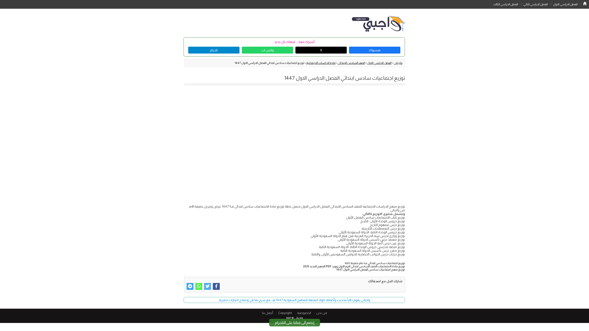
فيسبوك (375, 50)
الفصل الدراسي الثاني (535, 4)
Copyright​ (285, 313)
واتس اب (267, 50)
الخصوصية (304, 313)
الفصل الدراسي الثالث (505, 4)
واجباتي (398, 63)
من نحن (321, 313)
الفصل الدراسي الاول (565, 4)
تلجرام (214, 50)
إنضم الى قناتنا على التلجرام (294, 322)
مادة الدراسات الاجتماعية (320, 63)
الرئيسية (585, 3)
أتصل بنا (267, 313)
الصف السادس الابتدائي (351, 63)
